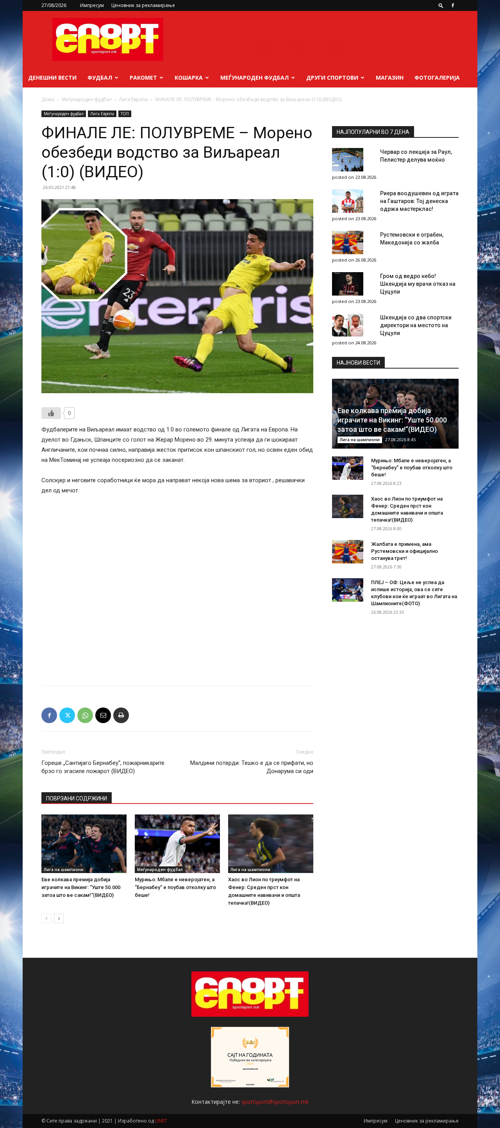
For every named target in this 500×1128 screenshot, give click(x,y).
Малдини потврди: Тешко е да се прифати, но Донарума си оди (251, 767)
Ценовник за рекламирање (143, 5)
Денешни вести (52, 77)
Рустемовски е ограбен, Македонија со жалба (411, 239)
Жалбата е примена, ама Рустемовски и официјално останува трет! (404, 551)
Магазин (390, 77)
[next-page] (59, 918)
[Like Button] (51, 413)
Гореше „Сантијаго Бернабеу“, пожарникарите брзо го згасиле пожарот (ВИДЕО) (102, 767)
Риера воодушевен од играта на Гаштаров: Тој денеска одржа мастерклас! (419, 201)
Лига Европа (133, 99)
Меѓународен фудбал (254, 77)
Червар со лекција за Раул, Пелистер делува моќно (416, 156)
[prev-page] (46, 918)
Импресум (92, 5)
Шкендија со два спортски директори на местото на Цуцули (416, 325)
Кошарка (189, 77)
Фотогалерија (437, 77)
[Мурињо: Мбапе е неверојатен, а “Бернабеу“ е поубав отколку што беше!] (177, 843)
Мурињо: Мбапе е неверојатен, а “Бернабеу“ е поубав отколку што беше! (175, 887)
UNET (161, 1120)
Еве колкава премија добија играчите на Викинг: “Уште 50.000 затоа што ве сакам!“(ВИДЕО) (80, 887)
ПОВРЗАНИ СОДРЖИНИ (76, 798)
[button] (441, 5)
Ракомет (143, 77)
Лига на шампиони (64, 869)
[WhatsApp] (85, 715)
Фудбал (100, 77)
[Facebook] (453, 5)
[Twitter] (67, 715)
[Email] (103, 715)
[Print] (121, 715)
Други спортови (332, 77)
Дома (47, 99)
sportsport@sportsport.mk (275, 1101)
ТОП (125, 113)
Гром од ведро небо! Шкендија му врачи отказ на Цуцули (417, 284)
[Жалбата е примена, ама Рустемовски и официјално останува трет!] (347, 551)
